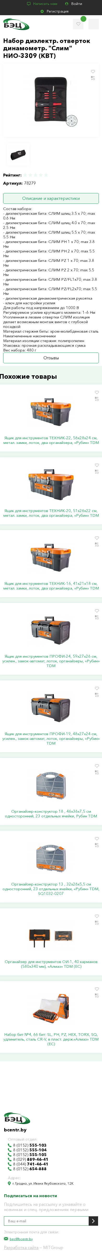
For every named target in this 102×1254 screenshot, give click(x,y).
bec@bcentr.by (21, 1239)
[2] (30, 175)
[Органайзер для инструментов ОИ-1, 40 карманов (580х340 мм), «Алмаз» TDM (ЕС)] (51, 936)
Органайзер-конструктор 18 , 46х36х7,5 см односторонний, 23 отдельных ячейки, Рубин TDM (51, 813)
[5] (45, 175)
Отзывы (51, 357)
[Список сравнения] (93, 24)
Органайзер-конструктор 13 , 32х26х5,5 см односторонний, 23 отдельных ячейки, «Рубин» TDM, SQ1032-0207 (51, 889)
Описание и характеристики (51, 198)
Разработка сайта (21, 1247)
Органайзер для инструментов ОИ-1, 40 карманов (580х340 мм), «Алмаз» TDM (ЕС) (51, 964)
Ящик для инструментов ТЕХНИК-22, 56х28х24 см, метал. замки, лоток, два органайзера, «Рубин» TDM (51, 440)
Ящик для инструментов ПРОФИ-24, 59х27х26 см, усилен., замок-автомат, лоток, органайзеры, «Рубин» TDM (51, 661)
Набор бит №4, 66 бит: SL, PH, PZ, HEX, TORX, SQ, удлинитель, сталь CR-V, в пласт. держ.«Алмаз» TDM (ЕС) (51, 1039)
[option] (18, 154)
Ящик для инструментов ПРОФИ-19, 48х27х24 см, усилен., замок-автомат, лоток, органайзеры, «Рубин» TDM (51, 739)
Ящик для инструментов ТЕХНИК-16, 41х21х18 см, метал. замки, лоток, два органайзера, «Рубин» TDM (51, 586)
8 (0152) (30, 1145)
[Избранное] (78, 24)
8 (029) (30, 1159)
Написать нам (45, 3)
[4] (40, 175)
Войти (76, 3)
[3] (35, 175)
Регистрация (58, 11)
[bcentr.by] (16, 24)
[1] (25, 175)
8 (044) (30, 1164)
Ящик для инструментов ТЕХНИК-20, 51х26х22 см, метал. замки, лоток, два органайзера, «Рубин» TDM (51, 513)
